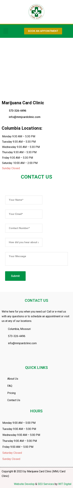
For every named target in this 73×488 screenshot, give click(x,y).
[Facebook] (6, 357)
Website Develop (24, 484)
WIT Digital (64, 484)
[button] (5, 31)
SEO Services (46, 484)
